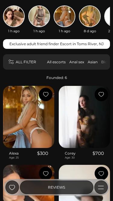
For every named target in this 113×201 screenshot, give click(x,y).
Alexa (14, 153)
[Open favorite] (12, 187)
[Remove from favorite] (45, 94)
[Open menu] (101, 187)
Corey (70, 153)
